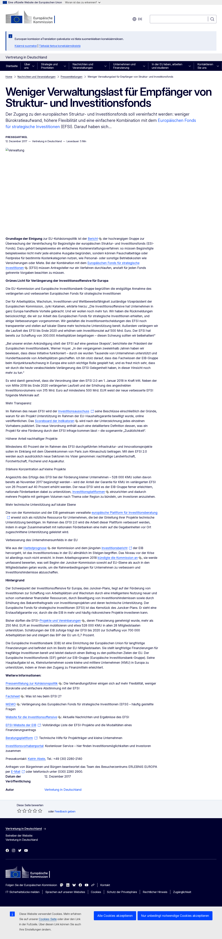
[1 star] (19, 810)
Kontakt (105, 885)
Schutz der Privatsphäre (122, 892)
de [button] (140, 19)
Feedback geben (65, 811)
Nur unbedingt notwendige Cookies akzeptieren (175, 915)
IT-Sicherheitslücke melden (23, 892)
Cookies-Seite (48, 919)
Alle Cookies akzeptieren (115, 915)
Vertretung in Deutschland (63, 789)
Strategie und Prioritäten (49, 65)
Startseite (12, 66)
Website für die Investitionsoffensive (31, 717)
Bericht (93, 238)
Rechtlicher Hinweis (155, 892)
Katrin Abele (36, 759)
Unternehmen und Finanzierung (124, 65)
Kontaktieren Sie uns (205, 65)
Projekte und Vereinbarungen (60, 620)
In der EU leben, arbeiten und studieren (167, 65)
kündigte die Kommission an (118, 558)
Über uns (27, 65)
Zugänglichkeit (182, 892)
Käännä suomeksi (26, 46)
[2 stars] (22, 810)
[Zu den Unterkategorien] (34, 66)
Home (9, 76)
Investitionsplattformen (88, 492)
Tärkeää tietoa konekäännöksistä (59, 46)
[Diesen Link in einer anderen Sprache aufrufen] (100, 239)
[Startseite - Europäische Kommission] (34, 17)
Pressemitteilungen (71, 76)
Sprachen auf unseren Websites (65, 892)
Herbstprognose (34, 548)
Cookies (96, 892)
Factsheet (13, 696)
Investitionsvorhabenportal (24, 746)
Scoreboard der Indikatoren (54, 421)
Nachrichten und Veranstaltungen (82, 65)
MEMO (11, 704)
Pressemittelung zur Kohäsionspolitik (32, 683)
